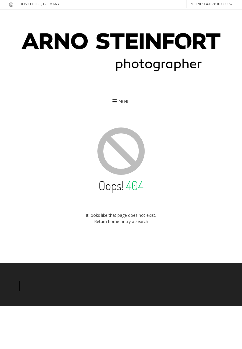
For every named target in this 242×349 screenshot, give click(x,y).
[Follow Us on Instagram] (11, 4)
